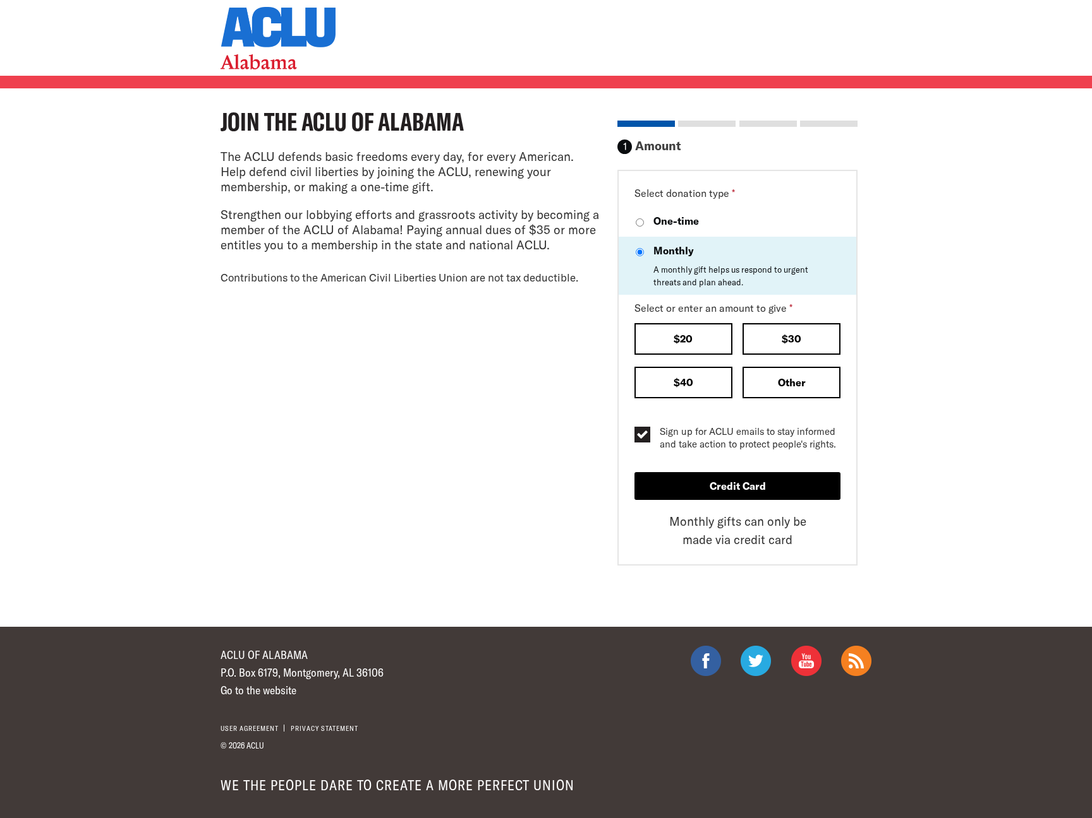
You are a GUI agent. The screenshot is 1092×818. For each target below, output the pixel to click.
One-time (676, 221)
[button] (683, 340)
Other (792, 382)
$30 (791, 339)
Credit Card (738, 486)
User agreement (250, 728)
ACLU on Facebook (706, 661)
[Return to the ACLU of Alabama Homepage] (278, 38)
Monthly (730, 265)
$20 (683, 339)
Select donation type (684, 193)
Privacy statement (324, 728)
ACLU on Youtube (806, 661)
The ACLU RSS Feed (856, 661)
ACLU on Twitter (756, 661)
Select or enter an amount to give (713, 308)
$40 (683, 382)
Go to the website (258, 690)
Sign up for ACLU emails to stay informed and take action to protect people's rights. (748, 437)
